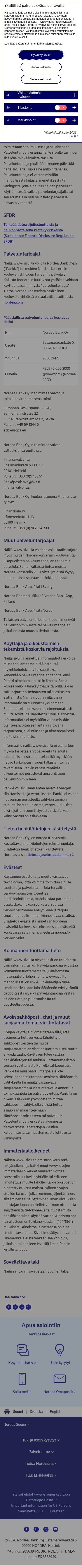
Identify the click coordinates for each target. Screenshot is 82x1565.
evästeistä (22, 43)
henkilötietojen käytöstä (47, 43)
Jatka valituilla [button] (41, 67)
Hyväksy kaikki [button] (41, 55)
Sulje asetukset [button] (40, 79)
